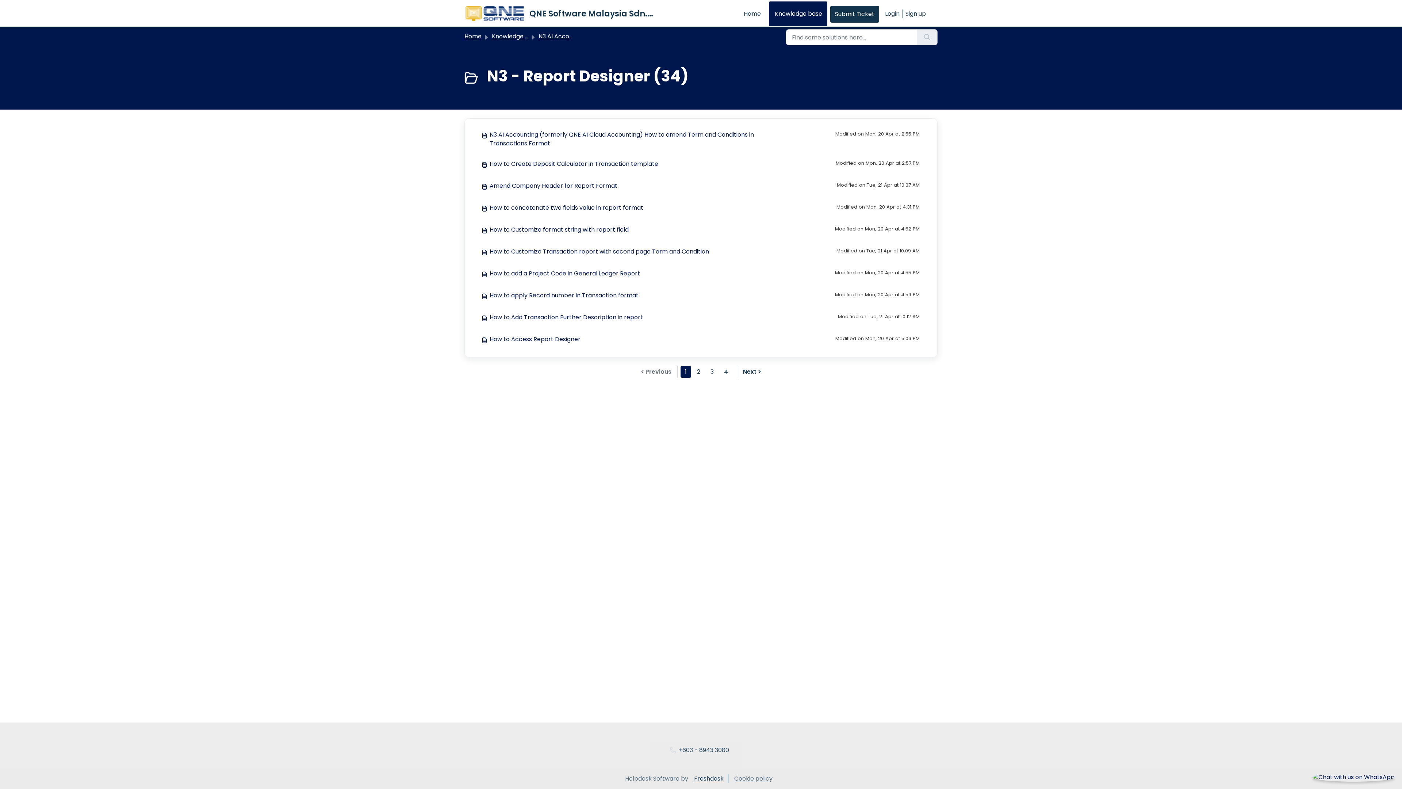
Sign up (915, 13)
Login (892, 13)
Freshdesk (709, 778)
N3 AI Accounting (563, 36)
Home (752, 13)
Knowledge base (798, 13)
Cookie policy (753, 778)
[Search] (927, 37)
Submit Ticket (854, 14)
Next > (752, 371)
